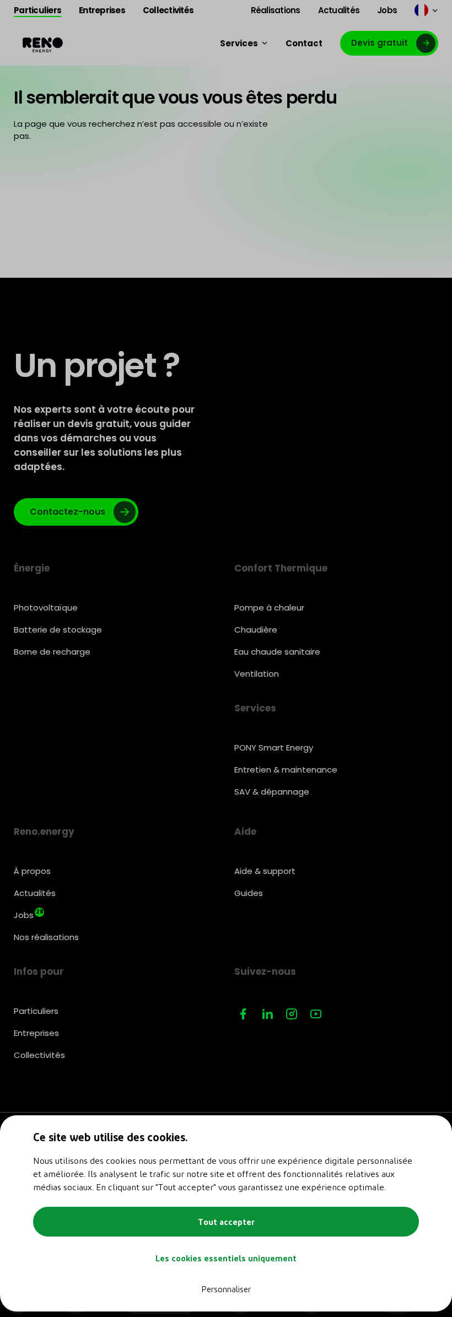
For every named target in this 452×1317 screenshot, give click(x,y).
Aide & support (264, 871)
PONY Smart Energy (273, 747)
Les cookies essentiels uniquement (226, 1258)
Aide (245, 831)
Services (255, 708)
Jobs (29, 914)
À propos (32, 871)
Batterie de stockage (58, 629)
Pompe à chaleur (269, 607)
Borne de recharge (52, 651)
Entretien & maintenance (285, 769)
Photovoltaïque (46, 607)
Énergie (32, 568)
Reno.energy (44, 831)
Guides (248, 893)
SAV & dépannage (271, 791)
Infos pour (39, 971)
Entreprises (36, 1033)
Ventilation (256, 673)
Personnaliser (226, 1289)
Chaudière (255, 629)
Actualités (35, 893)
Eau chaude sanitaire (277, 651)
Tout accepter (226, 1222)
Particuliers (36, 1011)
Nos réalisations (46, 937)
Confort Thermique (280, 568)
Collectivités (39, 1055)
